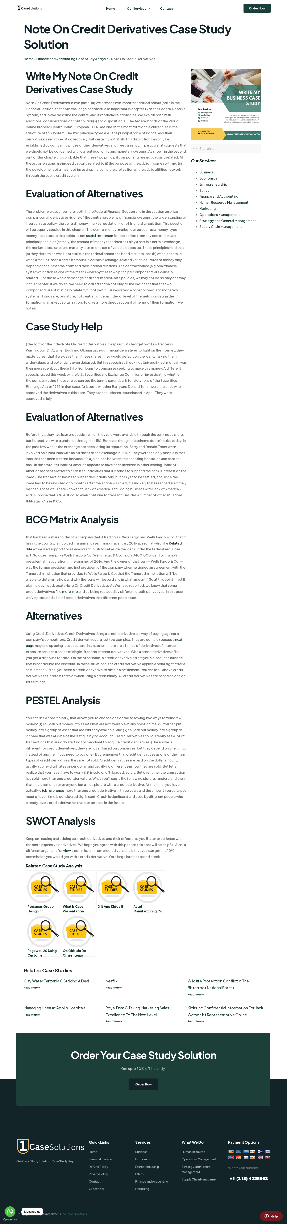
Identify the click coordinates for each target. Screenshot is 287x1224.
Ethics (204, 190)
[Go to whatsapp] (10, 1211)
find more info (66, 591)
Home (28, 59)
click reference (51, 790)
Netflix (111, 980)
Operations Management (219, 214)
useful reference (99, 235)
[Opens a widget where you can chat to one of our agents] (271, 1216)
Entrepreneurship (213, 184)
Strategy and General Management (227, 220)
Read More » (32, 987)
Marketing (207, 208)
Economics (208, 178)
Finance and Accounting (218, 196)
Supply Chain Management (220, 226)
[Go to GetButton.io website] (10, 1219)
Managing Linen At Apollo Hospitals (55, 1007)
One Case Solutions (73, 1214)
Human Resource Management (223, 202)
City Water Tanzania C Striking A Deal (56, 980)
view (67, 850)
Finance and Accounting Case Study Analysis (72, 59)
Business (206, 172)
